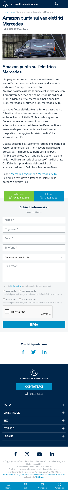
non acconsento (29, 291)
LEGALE (8, 436)
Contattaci (34, 386)
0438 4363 (36, 393)
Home (5, 12)
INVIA (34, 324)
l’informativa (15, 286)
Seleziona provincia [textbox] (17, 257)
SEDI (6, 420)
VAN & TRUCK (12, 412)
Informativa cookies (30, 474)
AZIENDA (9, 428)
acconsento (11, 291)
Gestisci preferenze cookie (52, 474)
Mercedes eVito (47, 173)
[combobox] (34, 257)
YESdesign (40, 477)
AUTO (7, 404)
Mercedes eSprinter (23, 173)
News (12, 12)
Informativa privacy (11, 474)
